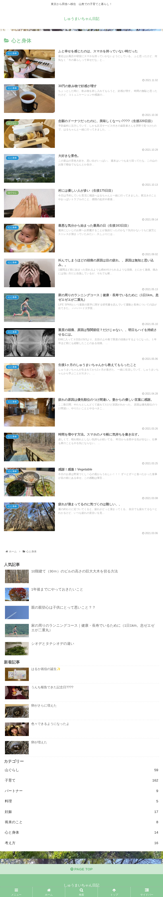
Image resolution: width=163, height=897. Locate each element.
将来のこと (81, 822)
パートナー (81, 791)
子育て (81, 780)
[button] (150, 543)
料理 (81, 801)
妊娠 (81, 812)
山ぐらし (81, 770)
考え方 (81, 843)
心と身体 (81, 832)
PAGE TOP (83, 869)
